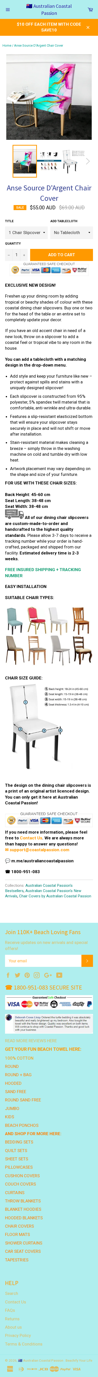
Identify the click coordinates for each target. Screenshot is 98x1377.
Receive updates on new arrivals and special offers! (46, 945)
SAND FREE (15, 1091)
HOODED (13, 1083)
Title (9, 221)
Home (7, 45)
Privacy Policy (18, 1335)
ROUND (12, 1066)
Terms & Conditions (23, 1344)
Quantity (13, 243)
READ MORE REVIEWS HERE (31, 1040)
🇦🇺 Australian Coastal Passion (49, 9)
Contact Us (31, 837)
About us (13, 1327)
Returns (12, 1318)
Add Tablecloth (63, 221)
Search (11, 1293)
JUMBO (12, 1108)
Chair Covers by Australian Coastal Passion (55, 896)
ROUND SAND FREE (23, 1099)
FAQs (10, 1310)
